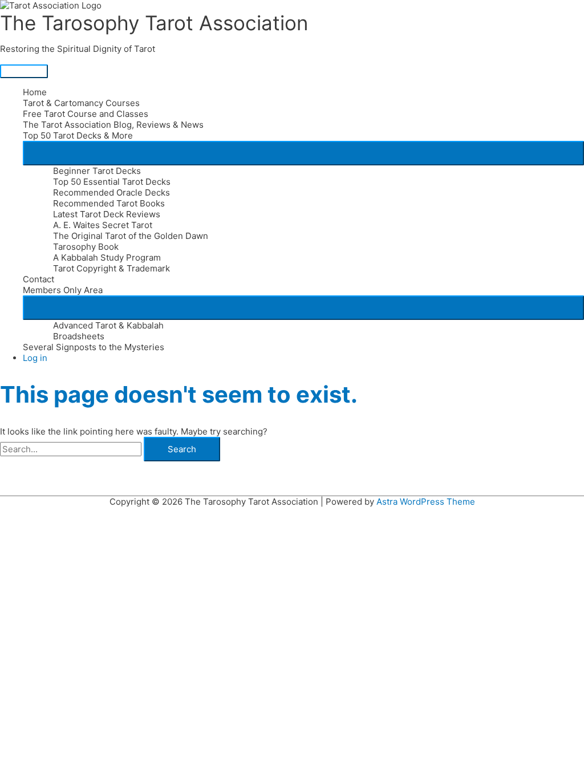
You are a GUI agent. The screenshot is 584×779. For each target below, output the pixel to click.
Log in (35, 357)
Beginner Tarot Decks (97, 170)
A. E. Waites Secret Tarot (102, 225)
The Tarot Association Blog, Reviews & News (113, 124)
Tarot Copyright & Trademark (111, 268)
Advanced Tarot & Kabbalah (108, 325)
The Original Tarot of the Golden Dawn (130, 235)
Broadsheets (78, 336)
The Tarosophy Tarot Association (154, 23)
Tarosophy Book (86, 246)
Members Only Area (63, 290)
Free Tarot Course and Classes (85, 113)
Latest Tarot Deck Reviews (106, 214)
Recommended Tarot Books (109, 203)
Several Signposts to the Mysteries (93, 347)
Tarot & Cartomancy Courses (81, 103)
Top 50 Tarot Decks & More (78, 135)
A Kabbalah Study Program (107, 257)
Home (35, 92)
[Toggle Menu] (303, 153)
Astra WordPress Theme (425, 501)
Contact (38, 279)
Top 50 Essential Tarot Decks (112, 181)
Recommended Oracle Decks (111, 192)
